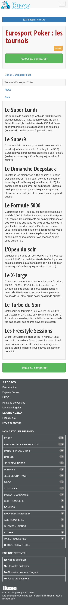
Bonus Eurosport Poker (18, 75)
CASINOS (9, 456)
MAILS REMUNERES (15, 538)
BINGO (7, 482)
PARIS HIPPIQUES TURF (17, 450)
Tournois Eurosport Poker (19, 82)
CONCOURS (10, 488)
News (8, 89)
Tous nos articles (19, 544)
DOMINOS (9, 507)
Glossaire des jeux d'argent (22, 572)
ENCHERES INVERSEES (17, 513)
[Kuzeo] (15, 4)
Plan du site (9, 418)
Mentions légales (12, 407)
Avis (7, 97)
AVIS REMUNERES (14, 519)
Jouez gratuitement (18, 578)
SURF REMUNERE (14, 500)
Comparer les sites (35, 19)
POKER (8, 438)
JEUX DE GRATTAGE (15, 475)
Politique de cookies (13, 402)
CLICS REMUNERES (15, 526)
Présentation (9, 387)
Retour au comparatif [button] (34, 58)
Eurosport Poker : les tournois (34, 36)
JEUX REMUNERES (14, 463)
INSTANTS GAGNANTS (16, 494)
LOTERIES (9, 469)
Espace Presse (10, 392)
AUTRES (8, 532)
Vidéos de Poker (16, 559)
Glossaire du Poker (18, 566)
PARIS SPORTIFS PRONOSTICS (21, 444)
